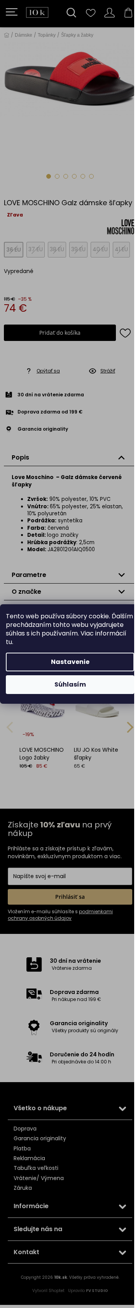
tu (9, 641)
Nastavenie (70, 661)
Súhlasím (70, 684)
